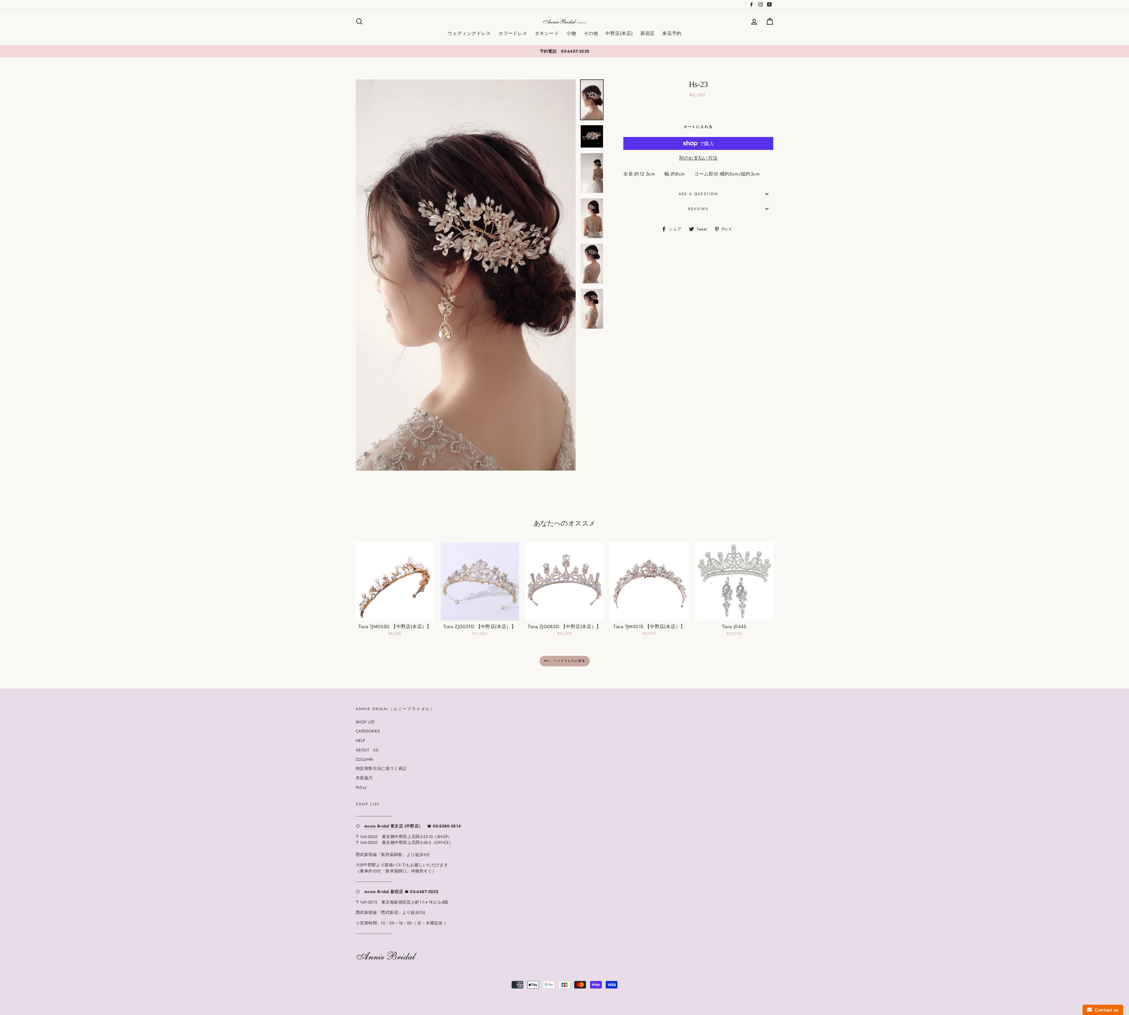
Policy (361, 787)
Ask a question (698, 194)
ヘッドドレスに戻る (568, 661)
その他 (591, 33)
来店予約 (672, 33)
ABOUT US (367, 750)
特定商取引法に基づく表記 (381, 768)
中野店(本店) (619, 33)
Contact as (1105, 1009)
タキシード (547, 33)
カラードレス (512, 33)
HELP (360, 740)
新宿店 (647, 33)
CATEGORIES (368, 731)
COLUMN (364, 759)
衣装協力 (364, 778)
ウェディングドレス (469, 33)
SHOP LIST (365, 722)
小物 (571, 33)
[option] (564, 51)
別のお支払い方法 (698, 158)
